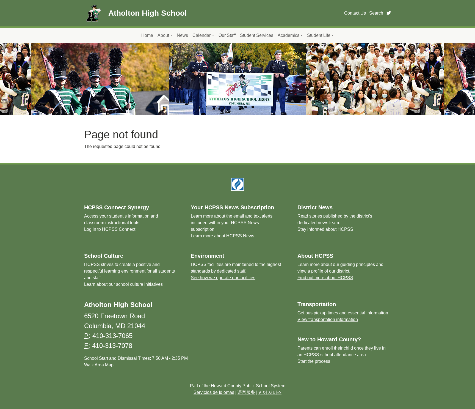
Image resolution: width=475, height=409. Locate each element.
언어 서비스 (269, 392)
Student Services (256, 35)
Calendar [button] (201, 35)
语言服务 (246, 392)
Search (376, 13)
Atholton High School (147, 13)
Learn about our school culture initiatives (123, 284)
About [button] (163, 35)
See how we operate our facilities (223, 277)
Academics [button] (288, 35)
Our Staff (227, 35)
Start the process (313, 361)
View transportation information (327, 319)
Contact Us (355, 13)
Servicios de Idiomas (214, 392)
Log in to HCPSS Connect (109, 229)
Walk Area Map (99, 365)
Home (147, 35)
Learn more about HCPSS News (222, 236)
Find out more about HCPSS (325, 277)
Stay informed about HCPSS (325, 229)
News (182, 35)
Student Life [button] (318, 35)
